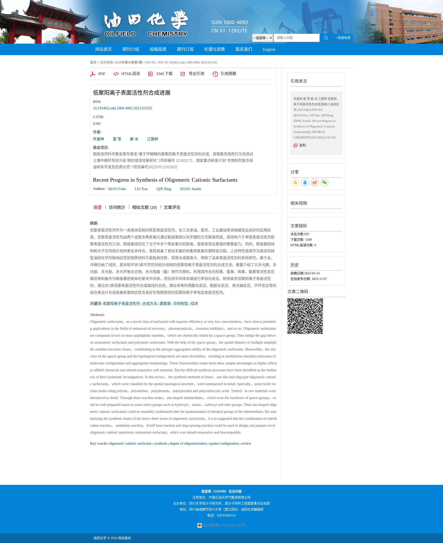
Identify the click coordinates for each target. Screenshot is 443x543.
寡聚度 (165, 304)
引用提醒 (228, 74)
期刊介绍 (131, 49)
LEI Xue (141, 189)
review (246, 443)
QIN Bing (163, 189)
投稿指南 (158, 49)
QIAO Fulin (117, 189)
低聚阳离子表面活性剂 (121, 304)
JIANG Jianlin (190, 189)
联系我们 (244, 49)
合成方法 (149, 304)
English (269, 49)
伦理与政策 (214, 49)
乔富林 (98, 139)
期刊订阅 (185, 49)
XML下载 (164, 74)
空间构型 (180, 304)
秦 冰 (134, 139)
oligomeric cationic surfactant (130, 443)
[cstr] (96, 123)
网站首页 (103, 49)
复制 (302, 145)
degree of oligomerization (188, 443)
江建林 (152, 139)
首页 (93, 62)
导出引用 (196, 74)
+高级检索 (343, 37)
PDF (101, 74)
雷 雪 (117, 139)
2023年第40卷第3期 (128, 62)
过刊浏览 (106, 62)
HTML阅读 (130, 74)
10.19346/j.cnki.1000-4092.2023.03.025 (122, 108)
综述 (194, 304)
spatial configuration (224, 443)
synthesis (160, 443)
